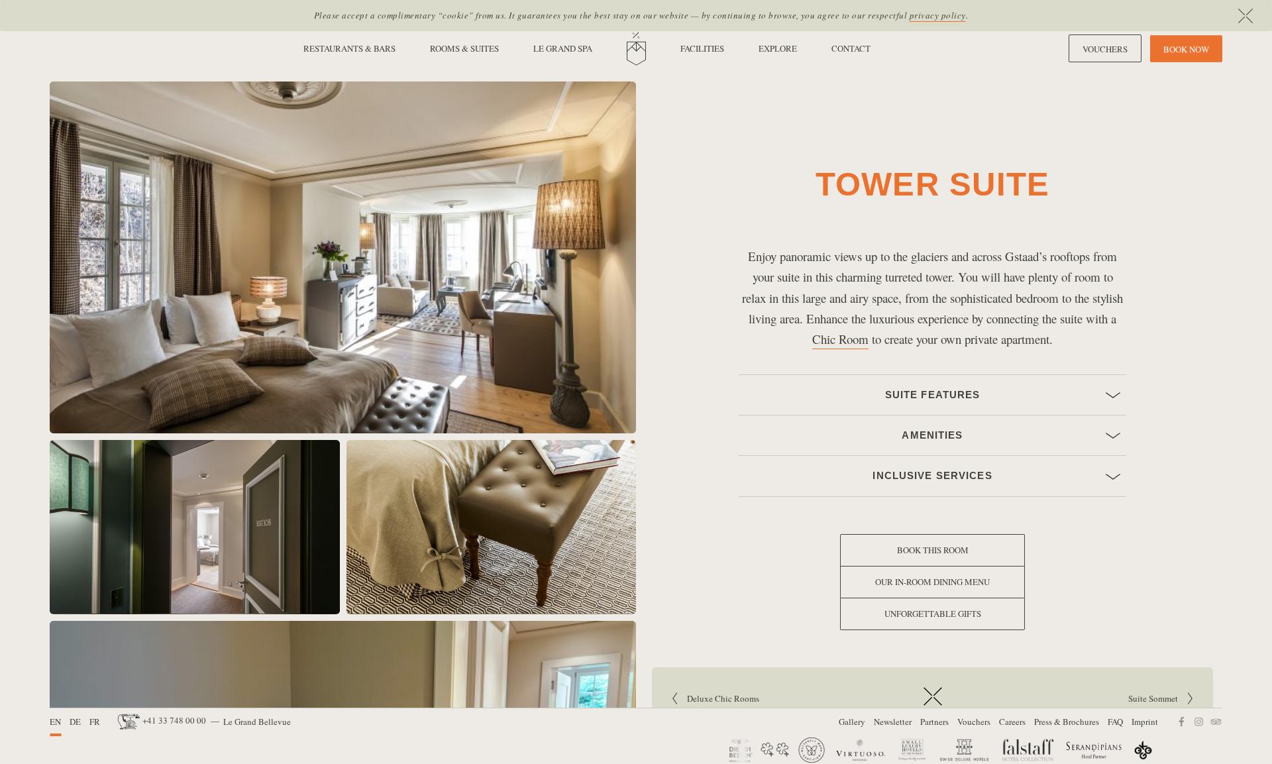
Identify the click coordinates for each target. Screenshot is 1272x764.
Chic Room (840, 339)
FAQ (1115, 722)
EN (55, 722)
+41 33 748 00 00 (174, 720)
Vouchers (973, 722)
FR (94, 722)
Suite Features (932, 395)
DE (75, 722)
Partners (934, 722)
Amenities (933, 435)
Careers (1012, 722)
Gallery (852, 722)
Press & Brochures (1066, 722)
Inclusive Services (932, 476)
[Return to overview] (933, 706)
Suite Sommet (1065, 698)
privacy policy (938, 15)
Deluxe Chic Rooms (727, 698)
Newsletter (893, 722)
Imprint (1145, 722)
